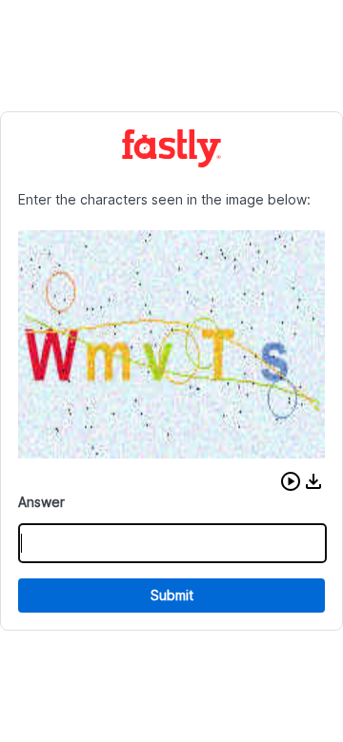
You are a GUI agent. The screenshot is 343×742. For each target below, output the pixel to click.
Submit (172, 595)
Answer (41, 502)
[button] (290, 481)
